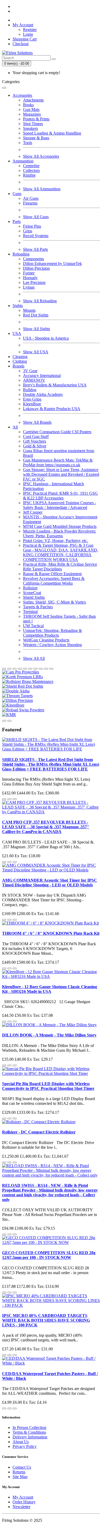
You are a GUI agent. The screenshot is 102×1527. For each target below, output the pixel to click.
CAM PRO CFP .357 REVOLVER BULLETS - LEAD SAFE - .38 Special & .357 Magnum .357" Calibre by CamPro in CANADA (45, 827)
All (15, 427)
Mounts (29, 310)
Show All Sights (36, 328)
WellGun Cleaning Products (46, 640)
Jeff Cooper (32, 512)
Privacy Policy (25, 1446)
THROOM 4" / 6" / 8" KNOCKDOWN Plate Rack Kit (50, 933)
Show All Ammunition (41, 189)
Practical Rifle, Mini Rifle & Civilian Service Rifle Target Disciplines (60, 566)
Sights (18, 305)
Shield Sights (34, 597)
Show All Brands (37, 422)
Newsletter (21, 1506)
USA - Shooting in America (46, 338)
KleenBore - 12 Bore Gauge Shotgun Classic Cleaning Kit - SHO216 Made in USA (49, 989)
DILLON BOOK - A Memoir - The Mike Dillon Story (49, 1035)
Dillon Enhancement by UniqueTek (52, 263)
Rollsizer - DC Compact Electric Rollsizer (39, 1132)
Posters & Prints (36, 119)
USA (17, 333)
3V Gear (30, 371)
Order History (24, 1502)
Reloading (21, 254)
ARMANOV (34, 380)
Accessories (22, 95)
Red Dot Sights (35, 315)
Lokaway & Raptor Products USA (51, 408)
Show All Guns (36, 217)
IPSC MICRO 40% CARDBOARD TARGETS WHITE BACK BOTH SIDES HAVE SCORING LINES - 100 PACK (46, 1320)
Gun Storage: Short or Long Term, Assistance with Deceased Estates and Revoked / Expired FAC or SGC (61, 474)
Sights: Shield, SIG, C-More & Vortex (54, 602)
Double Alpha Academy (43, 394)
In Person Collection (29, 1427)
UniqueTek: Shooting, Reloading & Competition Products (52, 632)
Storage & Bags (36, 138)
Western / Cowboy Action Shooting (52, 644)
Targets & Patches (38, 607)
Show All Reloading (40, 301)
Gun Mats (31, 109)
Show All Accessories (41, 156)
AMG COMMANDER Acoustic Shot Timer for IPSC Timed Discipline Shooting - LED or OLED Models (49, 882)
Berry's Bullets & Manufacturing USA (55, 385)
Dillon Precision (36, 268)
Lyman (29, 287)
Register (30, 29)
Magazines (32, 114)
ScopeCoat (32, 592)
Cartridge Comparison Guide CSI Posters (57, 432)
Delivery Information (30, 1437)
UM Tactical (33, 626)
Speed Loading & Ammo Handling (52, 133)
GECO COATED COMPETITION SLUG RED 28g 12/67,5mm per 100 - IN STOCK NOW (48, 1255)
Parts (17, 221)
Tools (27, 142)
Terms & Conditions (29, 1432)
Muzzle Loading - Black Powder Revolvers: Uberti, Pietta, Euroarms (59, 533)
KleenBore (32, 404)
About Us (21, 1441)
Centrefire (31, 166)
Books (28, 105)
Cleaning (20, 356)
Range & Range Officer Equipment (52, 573)
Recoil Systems (35, 235)
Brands (18, 366)
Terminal (30, 611)
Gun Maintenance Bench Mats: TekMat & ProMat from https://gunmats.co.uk (58, 462)
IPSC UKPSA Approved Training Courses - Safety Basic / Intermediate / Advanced (59, 505)
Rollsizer (30, 588)
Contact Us (22, 1467)
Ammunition (23, 161)
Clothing (20, 361)
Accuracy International (42, 375)
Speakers (30, 128)
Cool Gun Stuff (36, 436)
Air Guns (30, 198)
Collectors (31, 170)
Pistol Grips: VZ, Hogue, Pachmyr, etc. (55, 540)
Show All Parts (35, 249)
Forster (29, 273)
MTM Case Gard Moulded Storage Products (60, 526)
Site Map (20, 1476)
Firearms (30, 203)
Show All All (34, 658)
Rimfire (29, 175)
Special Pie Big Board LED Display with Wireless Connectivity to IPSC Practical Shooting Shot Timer (48, 1086)
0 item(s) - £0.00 (16, 63)
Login (28, 34)
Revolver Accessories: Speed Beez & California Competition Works (53, 580)
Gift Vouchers (34, 441)
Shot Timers (33, 123)
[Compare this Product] (15, 799)
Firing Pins (32, 226)
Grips (27, 231)
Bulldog (29, 389)
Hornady (30, 277)
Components (33, 259)
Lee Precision (34, 282)
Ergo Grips (32, 399)
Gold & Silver (34, 446)
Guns (17, 193)
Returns (19, 1472)
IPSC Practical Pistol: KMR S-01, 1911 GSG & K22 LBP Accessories (60, 495)
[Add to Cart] (4, 799)
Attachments (33, 100)
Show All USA (35, 352)
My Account (23, 1497)
